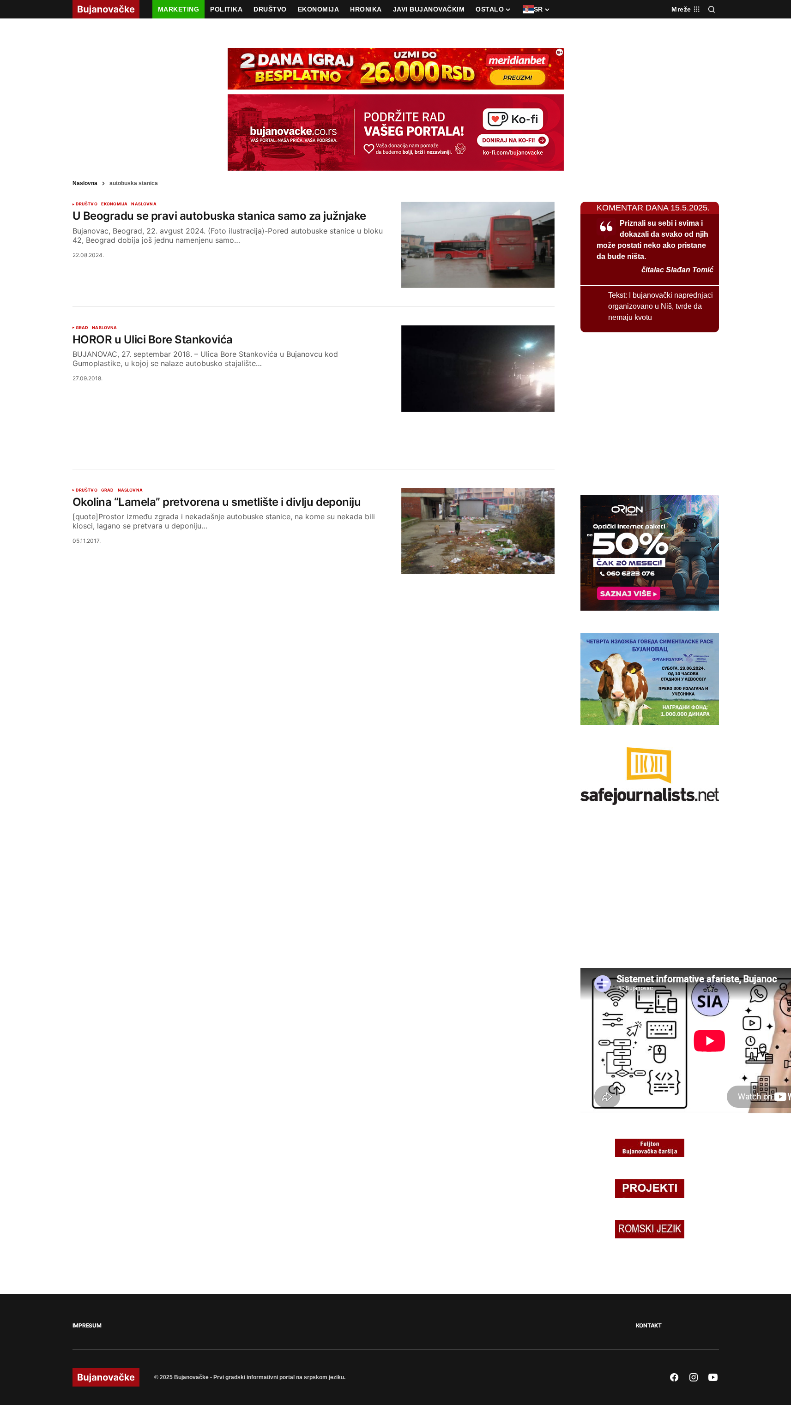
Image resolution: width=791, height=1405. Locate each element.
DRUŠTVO (86, 204)
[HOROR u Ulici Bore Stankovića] (478, 368)
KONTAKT (649, 1325)
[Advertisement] (313, 429)
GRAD (82, 327)
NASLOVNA (143, 204)
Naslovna (84, 183)
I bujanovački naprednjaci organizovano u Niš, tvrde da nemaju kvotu (660, 306)
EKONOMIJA (114, 204)
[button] (711, 9)
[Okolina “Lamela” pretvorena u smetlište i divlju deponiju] (478, 531)
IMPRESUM (87, 1325)
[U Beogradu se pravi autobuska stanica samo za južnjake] (478, 245)
